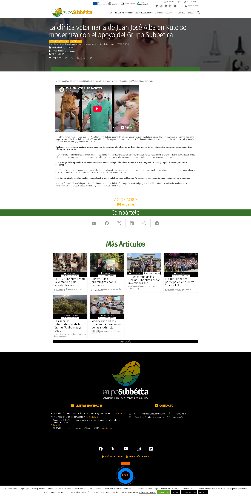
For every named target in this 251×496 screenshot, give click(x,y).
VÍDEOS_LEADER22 (123, 44)
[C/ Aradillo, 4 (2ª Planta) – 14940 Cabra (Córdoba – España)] (131, 417)
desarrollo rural (70, 44)
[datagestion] (125, 475)
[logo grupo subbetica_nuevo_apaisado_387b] (72, 12)
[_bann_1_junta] (142, 3)
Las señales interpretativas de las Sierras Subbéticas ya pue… (68, 325)
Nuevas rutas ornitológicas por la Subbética (104, 282)
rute (98, 44)
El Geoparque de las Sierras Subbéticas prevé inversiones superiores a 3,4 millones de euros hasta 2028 (85, 421)
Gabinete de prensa (71, 275)
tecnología (104, 44)
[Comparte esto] (66, 58)
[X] (161, 6)
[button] (192, 6)
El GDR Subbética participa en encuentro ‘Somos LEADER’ (179, 282)
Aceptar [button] (175, 492)
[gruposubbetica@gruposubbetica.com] (131, 413)
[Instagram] (170, 6)
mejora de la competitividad (86, 44)
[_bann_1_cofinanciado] (100, 3)
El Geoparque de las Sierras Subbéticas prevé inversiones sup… (144, 280)
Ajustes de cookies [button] (189, 492)
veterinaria (112, 44)
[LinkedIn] (175, 6)
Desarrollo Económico (56, 44)
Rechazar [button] (202, 492)
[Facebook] (157, 6)
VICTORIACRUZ (58, 54)
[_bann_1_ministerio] (113, 3)
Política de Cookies (147, 492)
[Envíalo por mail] (94, 223)
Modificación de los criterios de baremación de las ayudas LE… (107, 324)
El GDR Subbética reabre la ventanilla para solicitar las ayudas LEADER (80, 413)
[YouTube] (166, 6)
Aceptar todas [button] (164, 492)
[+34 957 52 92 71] (170, 413)
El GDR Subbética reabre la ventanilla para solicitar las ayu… (70, 282)
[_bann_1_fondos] (128, 3)
